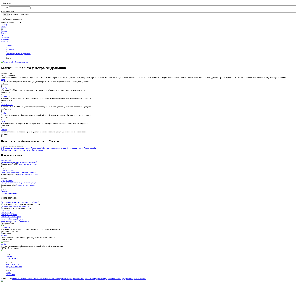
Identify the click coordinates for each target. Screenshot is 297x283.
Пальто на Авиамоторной (11, 217)
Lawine (3, 113)
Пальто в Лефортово (9, 215)
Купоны (4, 35)
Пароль (6, 8)
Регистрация (6, 24)
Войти (3, 27)
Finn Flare (4, 88)
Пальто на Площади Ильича (12, 219)
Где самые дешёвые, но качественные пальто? (19, 162)
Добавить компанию (9, 193)
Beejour (4, 130)
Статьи (8, 273)
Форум (3, 33)
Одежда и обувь (9, 62)
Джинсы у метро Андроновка (55, 148)
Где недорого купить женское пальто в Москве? (20, 202)
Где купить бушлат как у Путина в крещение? (19, 172)
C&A (3, 121)
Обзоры (4, 31)
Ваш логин (7, 3)
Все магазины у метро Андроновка (15, 221)
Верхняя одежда (21, 62)
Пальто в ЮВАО (7, 213)
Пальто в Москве (7, 210)
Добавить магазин (13, 265)
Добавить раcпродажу (9, 150)
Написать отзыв (25, 150)
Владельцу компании (14, 267)
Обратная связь (12, 258)
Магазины (5, 39)
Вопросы (4, 41)
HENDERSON (7, 105)
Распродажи (6, 37)
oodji (3, 80)
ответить (33, 164)
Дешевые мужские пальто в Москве (15, 206)
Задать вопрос (37, 150)
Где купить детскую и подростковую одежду (18, 183)
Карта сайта (10, 275)
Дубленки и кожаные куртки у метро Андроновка (21, 148)
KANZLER (5, 96)
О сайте (9, 256)
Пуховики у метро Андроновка (82, 148)
